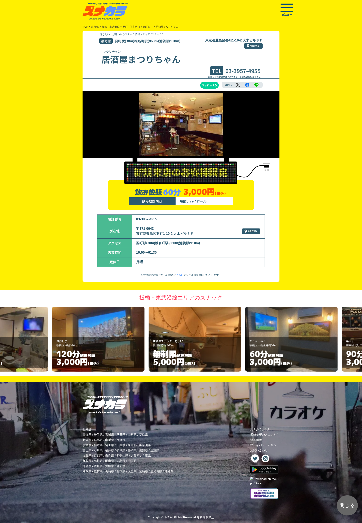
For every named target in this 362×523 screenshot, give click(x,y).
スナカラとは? (259, 429)
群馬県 (98, 440)
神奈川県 (145, 445)
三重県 (154, 450)
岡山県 (109, 460)
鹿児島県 (156, 471)
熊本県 (120, 471)
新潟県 (87, 440)
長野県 (120, 440)
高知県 (120, 466)
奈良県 (109, 455)
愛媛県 (109, 466)
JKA (166, 517)
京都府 (98, 455)
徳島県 (87, 466)
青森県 (87, 434)
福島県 (143, 434)
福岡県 (87, 471)
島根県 (98, 460)
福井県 (109, 450)
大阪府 (135, 455)
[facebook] (247, 85)
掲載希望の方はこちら (264, 434)
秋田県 (120, 434)
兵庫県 (146, 455)
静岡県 (132, 450)
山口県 (132, 460)
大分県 (132, 471)
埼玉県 (109, 445)
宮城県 (109, 434)
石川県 (98, 450)
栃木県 (98, 445)
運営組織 (256, 440)
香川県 (98, 466)
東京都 (132, 445)
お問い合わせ (259, 450)
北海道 (87, 429)
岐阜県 (120, 450)
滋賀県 (87, 455)
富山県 (87, 450)
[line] (256, 85)
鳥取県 (87, 460)
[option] (84, 339)
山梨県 (109, 440)
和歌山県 (122, 455)
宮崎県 (143, 471)
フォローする (209, 85)
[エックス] (238, 85)
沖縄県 (169, 471)
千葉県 (120, 445)
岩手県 (98, 434)
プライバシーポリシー (264, 445)
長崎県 (109, 471)
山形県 (132, 434)
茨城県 (87, 445)
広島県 (120, 460)
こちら (180, 275)
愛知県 (143, 450)
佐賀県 (98, 471)
